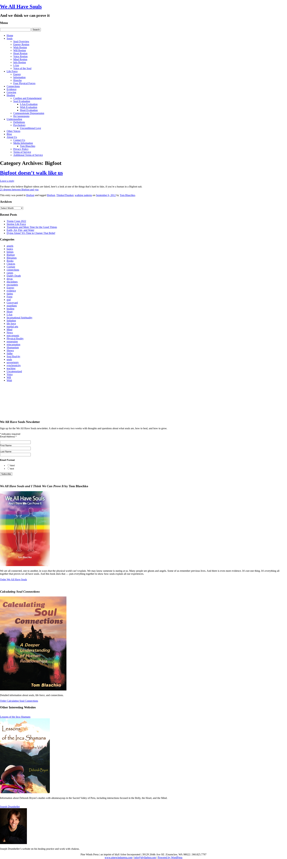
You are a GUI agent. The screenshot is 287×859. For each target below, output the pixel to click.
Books (10, 260)
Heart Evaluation (29, 110)
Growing (11, 92)
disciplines (12, 281)
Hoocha (17, 80)
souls (9, 359)
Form (9, 296)
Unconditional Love (30, 128)
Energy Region (21, 44)
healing (10, 308)
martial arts (12, 326)
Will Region (19, 50)
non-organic (13, 335)
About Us (12, 137)
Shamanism (13, 347)
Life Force (12, 71)
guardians (12, 305)
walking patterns (83, 195)
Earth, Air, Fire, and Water (20, 230)
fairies (10, 293)
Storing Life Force (16, 224)
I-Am (16, 65)
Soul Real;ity (13, 356)
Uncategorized (14, 371)
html (12, 465)
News (10, 332)
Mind (9, 329)
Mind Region (20, 59)
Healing (11, 95)
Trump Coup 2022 (16, 221)
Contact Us (19, 140)
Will (9, 377)
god (9, 299)
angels (10, 245)
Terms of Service (22, 152)
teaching (11, 368)
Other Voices (13, 131)
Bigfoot (30, 195)
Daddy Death (14, 275)
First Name (6, 445)
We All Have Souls (21, 6)
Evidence (11, 89)
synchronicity (14, 365)
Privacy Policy (21, 149)
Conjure (11, 266)
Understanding (14, 119)
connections (13, 269)
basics (10, 248)
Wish (9, 380)
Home (10, 35)
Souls (9, 38)
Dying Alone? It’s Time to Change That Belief (31, 233)
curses (10, 272)
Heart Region (20, 53)
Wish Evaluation (28, 107)
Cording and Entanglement (27, 98)
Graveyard (12, 302)
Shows (10, 350)
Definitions (19, 122)
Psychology (19, 125)
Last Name (5, 451)
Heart (9, 311)
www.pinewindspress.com (118, 857)
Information (19, 77)
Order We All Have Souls (13, 579)
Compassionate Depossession (28, 113)
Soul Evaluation (21, 101)
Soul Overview (21, 41)
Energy (17, 74)
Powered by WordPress (170, 857)
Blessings (12, 257)
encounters (12, 284)
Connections (13, 86)
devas (10, 278)
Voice (10, 374)
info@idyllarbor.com (145, 857)
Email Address (8, 436)
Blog (9, 134)
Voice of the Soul (22, 68)
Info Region (19, 62)
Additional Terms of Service (28, 155)
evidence (11, 290)
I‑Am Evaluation (29, 104)
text (12, 468)
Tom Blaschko (27, 146)
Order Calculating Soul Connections (19, 700)
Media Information (23, 143)
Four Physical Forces (24, 83)
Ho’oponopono (21, 116)
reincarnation (13, 344)
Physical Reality (15, 338)
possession (12, 341)
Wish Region (20, 47)
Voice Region (20, 56)
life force (11, 323)
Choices (11, 263)
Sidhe (10, 353)
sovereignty (13, 362)
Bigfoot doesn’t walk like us (31, 173)
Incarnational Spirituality (19, 317)
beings (10, 251)
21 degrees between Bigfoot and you (19, 189)
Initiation (11, 320)
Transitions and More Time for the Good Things (32, 227)
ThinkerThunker (64, 195)
